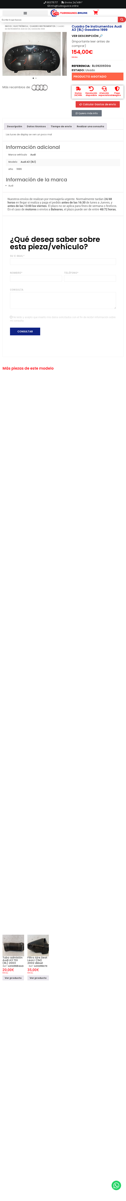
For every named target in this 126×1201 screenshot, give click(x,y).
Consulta (16, 289)
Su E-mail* (17, 255)
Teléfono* (71, 272)
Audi (33, 154)
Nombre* (16, 272)
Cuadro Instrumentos (42, 26)
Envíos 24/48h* (73, 2)
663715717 (53, 2)
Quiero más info (88, 113)
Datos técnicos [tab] (36, 126)
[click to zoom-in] (31, 54)
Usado (90, 70)
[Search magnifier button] (122, 19)
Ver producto (13, 978)
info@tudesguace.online (65, 6)
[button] (25, 13)
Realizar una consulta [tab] (90, 126)
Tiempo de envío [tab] (61, 126)
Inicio (8, 26)
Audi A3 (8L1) (28, 161)
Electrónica (20, 26)
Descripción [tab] (14, 126)
